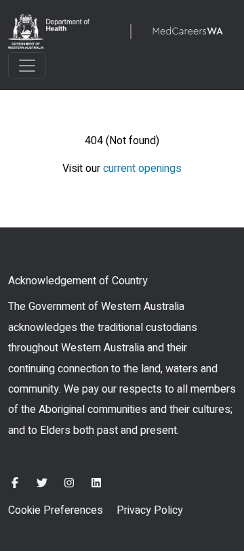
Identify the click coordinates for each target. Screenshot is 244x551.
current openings (142, 168)
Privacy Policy (150, 510)
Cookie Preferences (55, 510)
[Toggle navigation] (27, 65)
